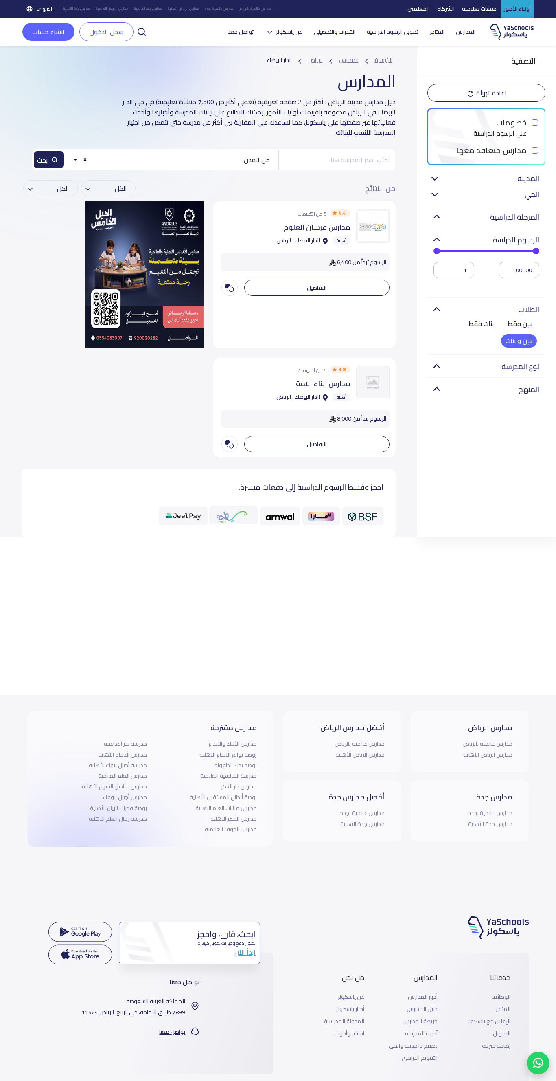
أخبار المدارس (423, 997)
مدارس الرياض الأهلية (183, 9)
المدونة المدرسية (344, 1021)
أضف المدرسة (421, 1033)
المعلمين (418, 8)
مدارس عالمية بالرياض (255, 9)
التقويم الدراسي (420, 1058)
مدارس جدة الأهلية (76, 9)
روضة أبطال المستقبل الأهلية (223, 797)
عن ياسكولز (351, 997)
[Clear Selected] (84, 159)
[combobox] (173, 160)
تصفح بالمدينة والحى (413, 1045)
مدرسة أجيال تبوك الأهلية (118, 765)
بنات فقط (481, 323)
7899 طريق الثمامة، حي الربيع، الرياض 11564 (133, 1012)
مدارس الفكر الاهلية (233, 818)
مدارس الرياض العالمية (112, 9)
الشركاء (446, 8)
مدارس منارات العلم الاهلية (226, 808)
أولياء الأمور (517, 8)
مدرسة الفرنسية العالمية (228, 776)
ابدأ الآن (245, 952)
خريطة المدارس (420, 1021)
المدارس (465, 32)
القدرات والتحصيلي (334, 32)
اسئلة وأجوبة (349, 1033)
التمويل (501, 1033)
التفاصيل (316, 287)
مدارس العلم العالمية (122, 776)
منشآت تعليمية (479, 8)
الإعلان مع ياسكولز (488, 1021)
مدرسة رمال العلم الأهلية (118, 818)
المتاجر (437, 32)
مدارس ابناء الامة (323, 384)
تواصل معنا (241, 32)
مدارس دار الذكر (239, 786)
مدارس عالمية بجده (219, 9)
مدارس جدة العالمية (148, 9)
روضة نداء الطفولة (235, 765)
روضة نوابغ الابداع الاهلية (228, 754)
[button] (141, 31)
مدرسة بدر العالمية (125, 743)
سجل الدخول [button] (106, 32)
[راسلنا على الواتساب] (538, 1063)
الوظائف (500, 997)
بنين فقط (520, 323)
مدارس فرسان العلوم (317, 227)
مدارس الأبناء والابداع (232, 743)
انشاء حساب (48, 32)
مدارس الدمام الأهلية (122, 754)
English (45, 8)
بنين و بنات (519, 341)
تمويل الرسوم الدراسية (392, 32)
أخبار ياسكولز (350, 1009)
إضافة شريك (496, 1045)
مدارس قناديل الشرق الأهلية (114, 786)
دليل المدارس (422, 1009)
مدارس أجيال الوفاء (125, 797)
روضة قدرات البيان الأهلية (118, 808)
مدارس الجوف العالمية (231, 829)
